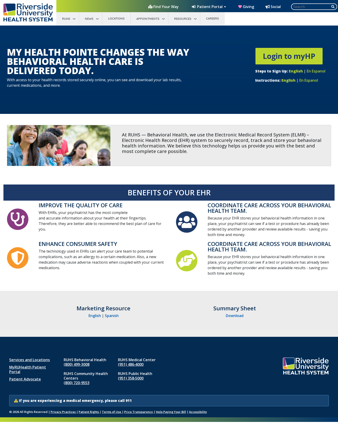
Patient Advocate (25, 379)
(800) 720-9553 (76, 382)
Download (234, 315)
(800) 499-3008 (76, 364)
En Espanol (316, 71)
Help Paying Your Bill (171, 412)
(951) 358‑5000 (130, 378)
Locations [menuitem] (116, 18)
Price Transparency (139, 412)
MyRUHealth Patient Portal (27, 369)
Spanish (112, 315)
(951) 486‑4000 (130, 364)
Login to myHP (289, 56)
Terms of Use (112, 412)
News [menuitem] (89, 18)
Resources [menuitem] (182, 18)
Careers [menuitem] (212, 18)
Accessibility (198, 412)
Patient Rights (89, 412)
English (95, 315)
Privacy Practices (63, 412)
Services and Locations (29, 359)
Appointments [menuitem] (147, 18)
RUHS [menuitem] (66, 18)
